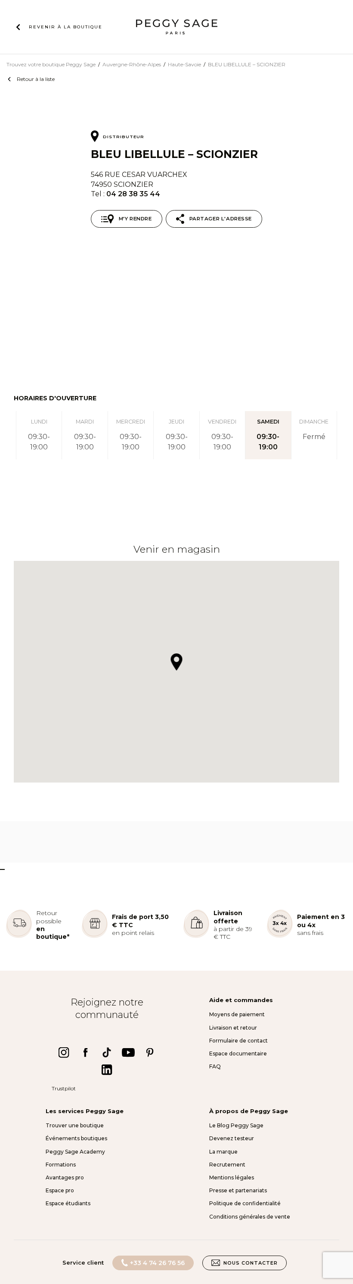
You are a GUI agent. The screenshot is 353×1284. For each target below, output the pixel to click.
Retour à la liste (36, 79)
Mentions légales (231, 1177)
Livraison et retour (233, 1027)
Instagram (63, 1052)
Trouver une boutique (75, 1125)
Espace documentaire (238, 1053)
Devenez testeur (231, 1138)
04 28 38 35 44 (133, 194)
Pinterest (149, 1052)
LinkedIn (106, 1069)
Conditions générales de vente (249, 1216)
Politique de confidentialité (245, 1203)
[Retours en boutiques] (19, 936)
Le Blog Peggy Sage (236, 1125)
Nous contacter (250, 1263)
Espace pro (60, 1190)
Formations (61, 1164)
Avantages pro (65, 1177)
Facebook (85, 1052)
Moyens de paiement (237, 1014)
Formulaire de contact (238, 1040)
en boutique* (52, 933)
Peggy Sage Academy (75, 1151)
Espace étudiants (68, 1203)
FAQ (215, 1066)
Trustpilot (64, 1088)
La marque (223, 1151)
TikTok (106, 1052)
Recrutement (227, 1164)
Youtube (128, 1052)
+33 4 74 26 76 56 (157, 1263)
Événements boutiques (76, 1138)
